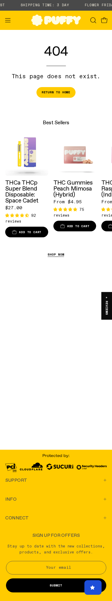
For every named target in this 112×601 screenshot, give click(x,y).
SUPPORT (16, 480)
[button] (92, 20)
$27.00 (13, 208)
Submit (56, 585)
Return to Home (56, 92)
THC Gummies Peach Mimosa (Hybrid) (73, 189)
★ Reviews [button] (107, 306)
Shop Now (56, 254)
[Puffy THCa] (56, 20)
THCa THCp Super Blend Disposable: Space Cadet (22, 192)
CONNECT (17, 517)
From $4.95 (67, 202)
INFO (10, 499)
